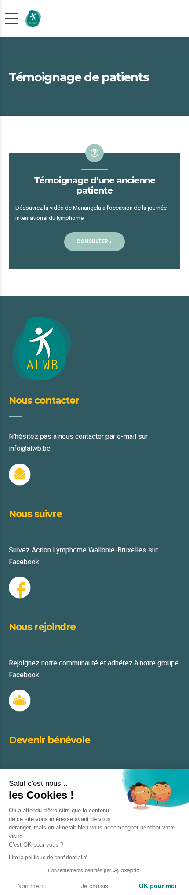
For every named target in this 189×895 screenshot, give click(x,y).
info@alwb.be (30, 448)
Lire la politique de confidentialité (48, 858)
